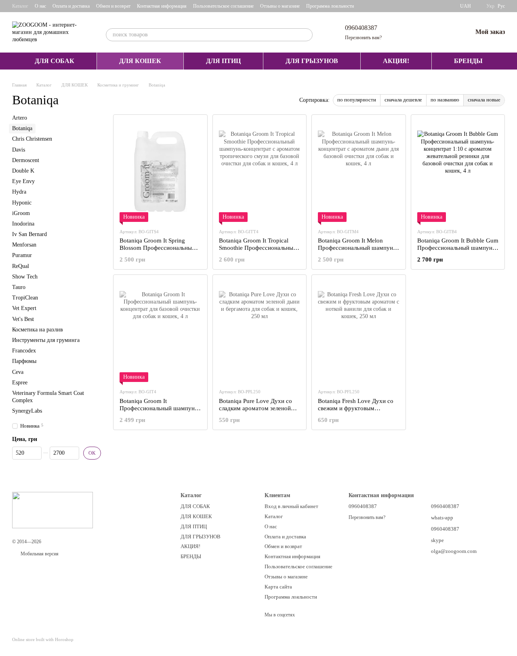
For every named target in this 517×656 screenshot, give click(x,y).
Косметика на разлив (37, 330)
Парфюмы (24, 361)
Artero (19, 118)
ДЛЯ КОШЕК (140, 60)
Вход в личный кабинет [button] (291, 506)
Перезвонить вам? (363, 37)
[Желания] (444, 32)
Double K (23, 171)
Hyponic (22, 203)
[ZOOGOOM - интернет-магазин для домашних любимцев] (52, 509)
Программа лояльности (330, 6)
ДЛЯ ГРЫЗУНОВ (312, 60)
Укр (490, 6)
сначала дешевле (403, 100)
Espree (19, 383)
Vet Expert (24, 309)
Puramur (22, 256)
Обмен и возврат (113, 6)
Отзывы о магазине (280, 6)
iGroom (21, 213)
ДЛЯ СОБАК (54, 60)
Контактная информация (162, 6)
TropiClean (25, 298)
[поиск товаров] (306, 34)
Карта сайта (278, 587)
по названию (445, 100)
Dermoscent (25, 160)
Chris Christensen (32, 139)
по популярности (356, 100)
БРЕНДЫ (468, 60)
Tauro (18, 287)
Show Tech (25, 277)
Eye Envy (23, 181)
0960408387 (361, 27)
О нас (40, 6)
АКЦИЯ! (396, 60)
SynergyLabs (27, 411)
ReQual (20, 266)
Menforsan (24, 245)
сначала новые (484, 100)
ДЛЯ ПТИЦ (223, 60)
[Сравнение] (423, 32)
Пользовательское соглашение (223, 6)
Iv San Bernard (29, 234)
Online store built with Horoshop (43, 639)
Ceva (17, 372)
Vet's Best (23, 319)
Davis (18, 150)
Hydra (19, 192)
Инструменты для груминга (46, 340)
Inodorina (23, 224)
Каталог (20, 6)
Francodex (24, 351)
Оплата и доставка (71, 6)
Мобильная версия (39, 554)
